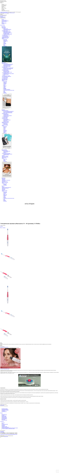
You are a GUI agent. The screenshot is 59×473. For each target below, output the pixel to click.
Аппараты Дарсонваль (5, 36)
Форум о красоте (4, 21)
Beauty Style (5, 40)
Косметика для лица (4, 113)
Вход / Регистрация (3, 15)
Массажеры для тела (5, 63)
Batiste (4, 132)
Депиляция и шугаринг (7, 75)
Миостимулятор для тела (7, 65)
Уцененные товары (4, 190)
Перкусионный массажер (7, 66)
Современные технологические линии (9, 90)
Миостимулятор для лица (7, 32)
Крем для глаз (5, 123)
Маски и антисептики (5, 182)
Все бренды (5, 161)
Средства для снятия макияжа (8, 115)
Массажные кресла (4, 78)
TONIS (4, 86)
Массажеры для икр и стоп (7, 69)
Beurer (4, 45)
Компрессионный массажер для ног (8, 67)
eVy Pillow (5, 193)
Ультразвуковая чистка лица (7, 29)
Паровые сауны (6, 28)
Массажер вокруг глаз (7, 35)
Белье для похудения (5, 77)
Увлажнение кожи (6, 116)
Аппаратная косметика (5, 110)
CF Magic (5, 41)
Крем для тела (5, 120)
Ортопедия (3, 189)
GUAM (5, 84)
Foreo (4, 42)
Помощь (3, 23)
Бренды (3, 19)
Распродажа (3, 26)
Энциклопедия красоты (5, 20)
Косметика (3, 109)
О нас (2, 22)
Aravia (4, 87)
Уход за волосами (4, 149)
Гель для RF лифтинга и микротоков (9, 111)
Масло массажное (6, 119)
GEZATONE (5, 39)
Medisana (5, 197)
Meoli (4, 159)
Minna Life (5, 85)
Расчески (3, 155)
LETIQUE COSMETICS (7, 89)
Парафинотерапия (6, 74)
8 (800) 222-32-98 (12, 12)
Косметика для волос (5, 150)
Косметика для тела (4, 118)
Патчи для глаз (6, 124)
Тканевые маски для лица (5, 37)
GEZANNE (5, 83)
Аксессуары (3, 188)
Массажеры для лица (5, 30)
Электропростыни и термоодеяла (6, 76)
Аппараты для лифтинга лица (8, 34)
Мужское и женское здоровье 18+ (6, 187)
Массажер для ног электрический (8, 68)
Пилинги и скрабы (6, 121)
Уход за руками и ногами (5, 72)
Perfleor (5, 160)
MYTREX (5, 43)
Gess (4, 44)
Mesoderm (5, 127)
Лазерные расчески (6, 154)
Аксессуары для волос (5, 156)
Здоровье (3, 186)
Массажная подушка (6, 71)
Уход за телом (4, 62)
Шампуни (5, 152)
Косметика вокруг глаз (5, 122)
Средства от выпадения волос (6, 153)
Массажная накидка (6, 70)
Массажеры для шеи (4, 79)
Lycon (4, 129)
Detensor (5, 92)
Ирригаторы (3, 178)
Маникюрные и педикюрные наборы (9, 73)
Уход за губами (6, 117)
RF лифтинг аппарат (6, 33)
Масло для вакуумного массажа (8, 112)
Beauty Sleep (5, 130)
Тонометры (3, 179)
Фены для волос (4, 157)
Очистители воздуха (5, 181)
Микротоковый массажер (7, 31)
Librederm (5, 131)
